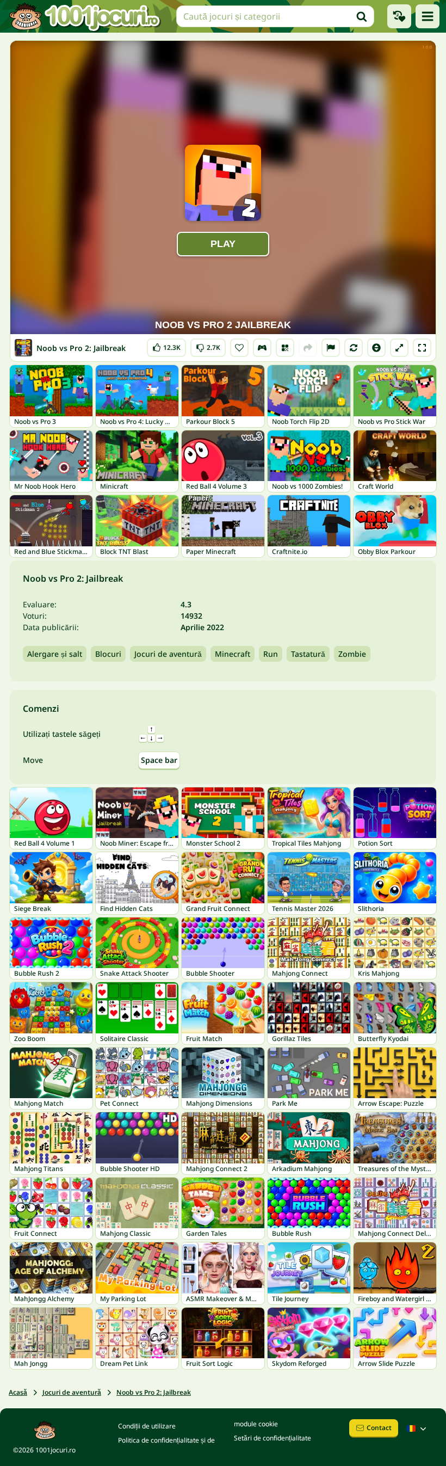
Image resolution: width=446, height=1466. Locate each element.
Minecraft (232, 654)
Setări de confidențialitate (272, 1438)
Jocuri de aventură (168, 654)
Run (270, 654)
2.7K (208, 345)
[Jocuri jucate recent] (399, 16)
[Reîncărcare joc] (353, 347)
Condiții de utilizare (147, 1426)
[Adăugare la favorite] (239, 347)
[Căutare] (362, 16)
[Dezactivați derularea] (376, 347)
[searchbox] (275, 16)
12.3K (167, 345)
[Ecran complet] (422, 347)
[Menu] (427, 16)
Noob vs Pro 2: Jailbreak (153, 1392)
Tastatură (308, 654)
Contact (379, 1427)
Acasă (18, 1392)
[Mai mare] (399, 347)
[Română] (417, 1428)
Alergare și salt (54, 654)
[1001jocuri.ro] (85, 16)
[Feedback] (330, 347)
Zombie (352, 654)
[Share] (308, 347)
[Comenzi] (262, 347)
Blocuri (108, 654)
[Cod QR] (285, 347)
